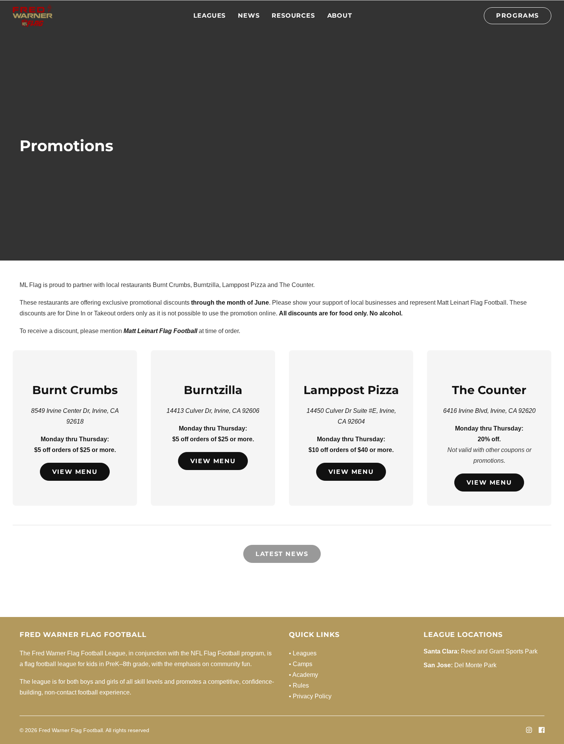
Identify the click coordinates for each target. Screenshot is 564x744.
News (248, 15)
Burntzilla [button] (213, 390)
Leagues (209, 15)
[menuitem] (209, 15)
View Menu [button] (74, 471)
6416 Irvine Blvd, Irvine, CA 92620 (489, 410)
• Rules (299, 685)
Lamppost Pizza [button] (351, 390)
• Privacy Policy (310, 696)
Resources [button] (293, 15)
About (339, 15)
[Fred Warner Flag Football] (33, 15)
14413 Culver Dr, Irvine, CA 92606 (213, 410)
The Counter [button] (489, 390)
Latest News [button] (282, 554)
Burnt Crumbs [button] (75, 390)
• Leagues (303, 653)
